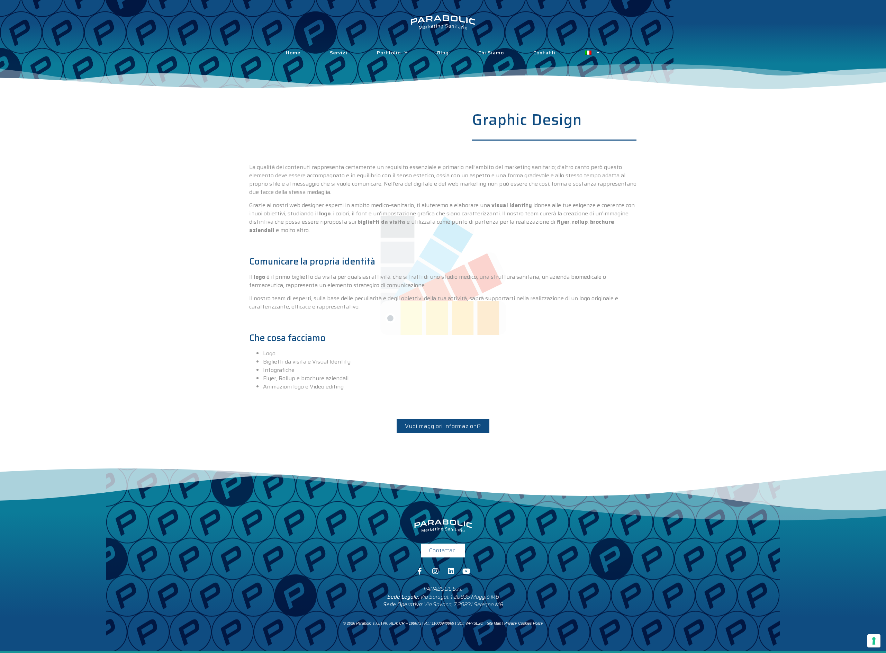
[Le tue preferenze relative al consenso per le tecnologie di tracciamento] (873, 640)
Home (293, 52)
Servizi (338, 52)
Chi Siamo (491, 52)
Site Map (494, 623)
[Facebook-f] (420, 571)
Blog (443, 52)
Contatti (544, 52)
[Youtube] (466, 571)
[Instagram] (435, 571)
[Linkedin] (451, 571)
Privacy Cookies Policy (523, 623)
